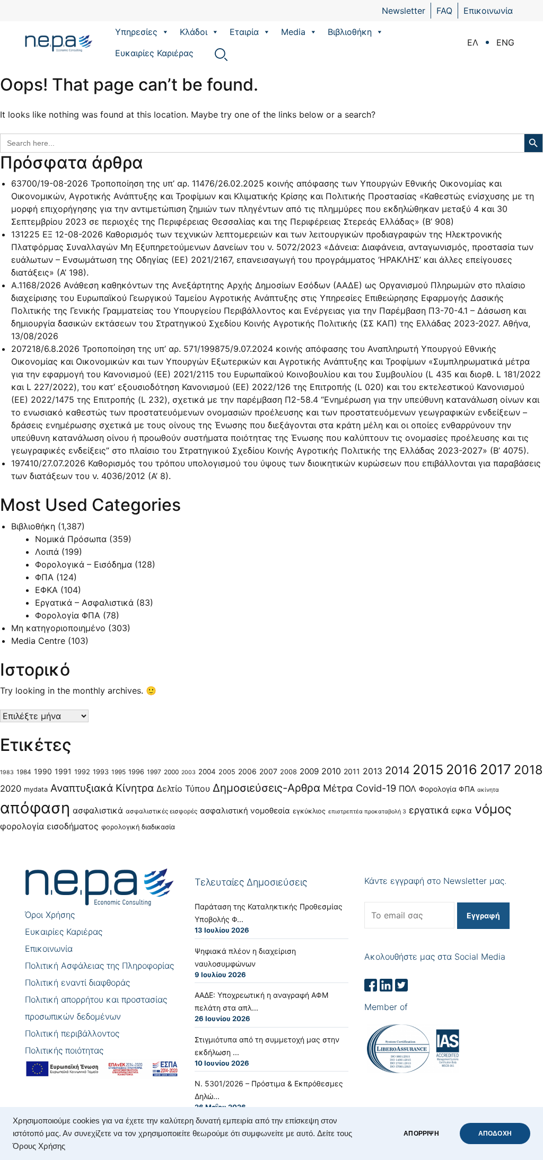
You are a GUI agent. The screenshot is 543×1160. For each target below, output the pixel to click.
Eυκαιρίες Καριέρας (154, 53)
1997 (154, 772)
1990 (43, 771)
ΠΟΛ (407, 789)
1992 (82, 772)
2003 (188, 772)
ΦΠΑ (44, 577)
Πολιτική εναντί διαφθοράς (77, 982)
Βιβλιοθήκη (350, 31)
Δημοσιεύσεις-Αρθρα (266, 787)
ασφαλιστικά (98, 810)
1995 (118, 772)
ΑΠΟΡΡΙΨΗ (421, 1133)
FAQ (444, 10)
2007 (268, 771)
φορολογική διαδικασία (138, 827)
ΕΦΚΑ (46, 590)
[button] (165, 31)
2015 (428, 769)
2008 (288, 772)
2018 (528, 769)
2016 (461, 769)
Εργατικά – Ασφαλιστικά (84, 602)
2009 (309, 771)
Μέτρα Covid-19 (359, 788)
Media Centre (38, 640)
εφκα (461, 810)
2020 (10, 788)
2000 (171, 772)
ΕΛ (472, 42)
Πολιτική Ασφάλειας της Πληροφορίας (99, 965)
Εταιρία (244, 31)
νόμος (493, 809)
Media (293, 31)
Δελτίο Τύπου (183, 788)
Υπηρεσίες (136, 31)
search (221, 54)
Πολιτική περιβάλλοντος (72, 1033)
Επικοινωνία (488, 10)
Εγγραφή (483, 915)
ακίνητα (488, 789)
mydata (36, 789)
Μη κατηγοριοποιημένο (58, 628)
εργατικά (429, 810)
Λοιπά (47, 551)
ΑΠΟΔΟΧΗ (495, 1133)
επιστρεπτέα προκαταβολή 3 (367, 811)
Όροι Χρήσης (50, 914)
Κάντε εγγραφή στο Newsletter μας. (435, 880)
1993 (101, 772)
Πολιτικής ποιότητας (64, 1050)
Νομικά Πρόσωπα (71, 539)
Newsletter (403, 10)
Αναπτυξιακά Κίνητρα (102, 788)
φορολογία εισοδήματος (49, 826)
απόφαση (35, 808)
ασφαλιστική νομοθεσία (245, 811)
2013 (372, 771)
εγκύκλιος (309, 811)
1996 (136, 772)
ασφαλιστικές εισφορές (161, 811)
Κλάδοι (193, 31)
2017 (495, 769)
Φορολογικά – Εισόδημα (83, 564)
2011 (352, 771)
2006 (247, 771)
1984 (23, 772)
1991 (63, 771)
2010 (331, 771)
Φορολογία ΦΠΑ (67, 615)
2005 (226, 772)
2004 (207, 771)
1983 (7, 772)
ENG (505, 42)
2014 (397, 770)
